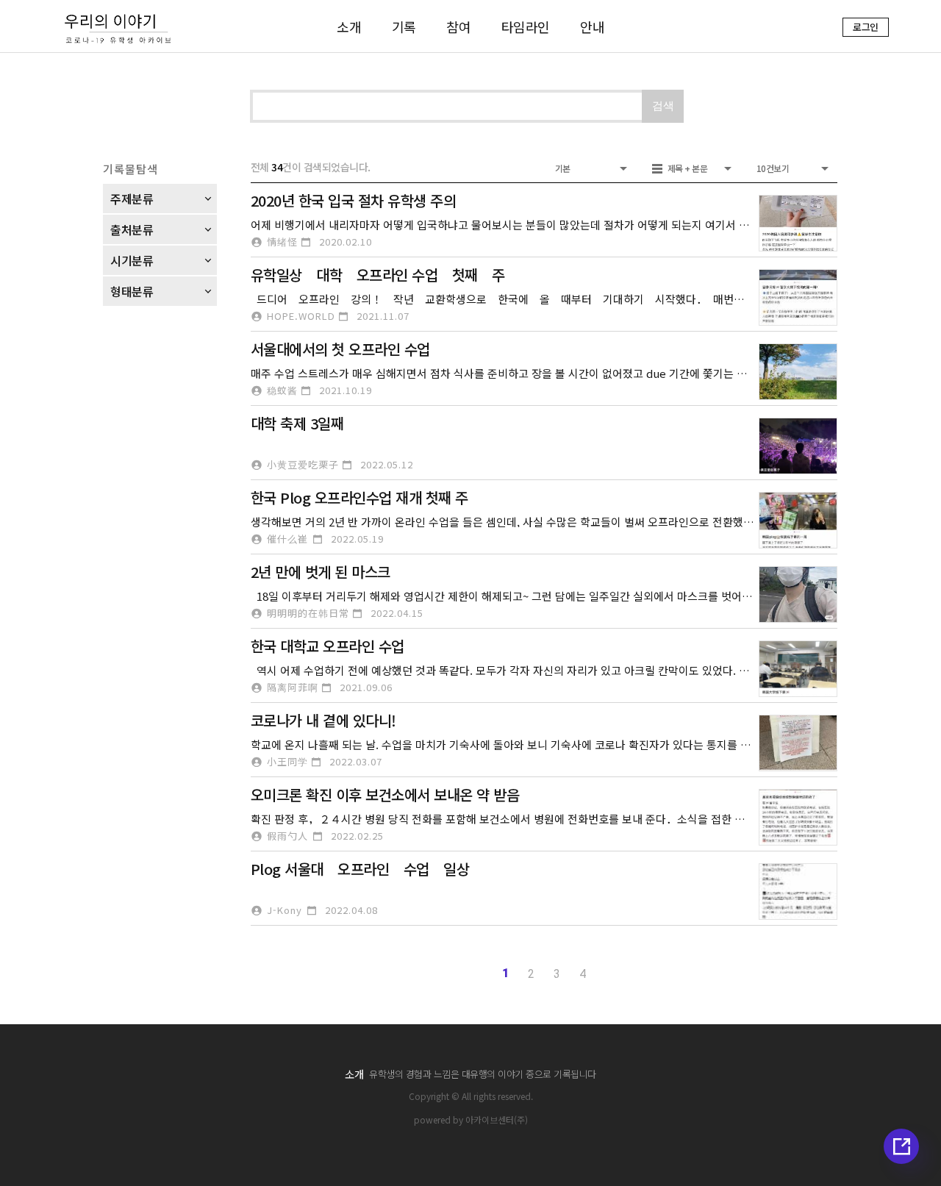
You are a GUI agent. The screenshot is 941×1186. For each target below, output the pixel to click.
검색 (663, 105)
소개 (354, 1074)
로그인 (866, 27)
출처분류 (131, 229)
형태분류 (131, 291)
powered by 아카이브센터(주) (471, 1119)
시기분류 (131, 260)
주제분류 (131, 198)
